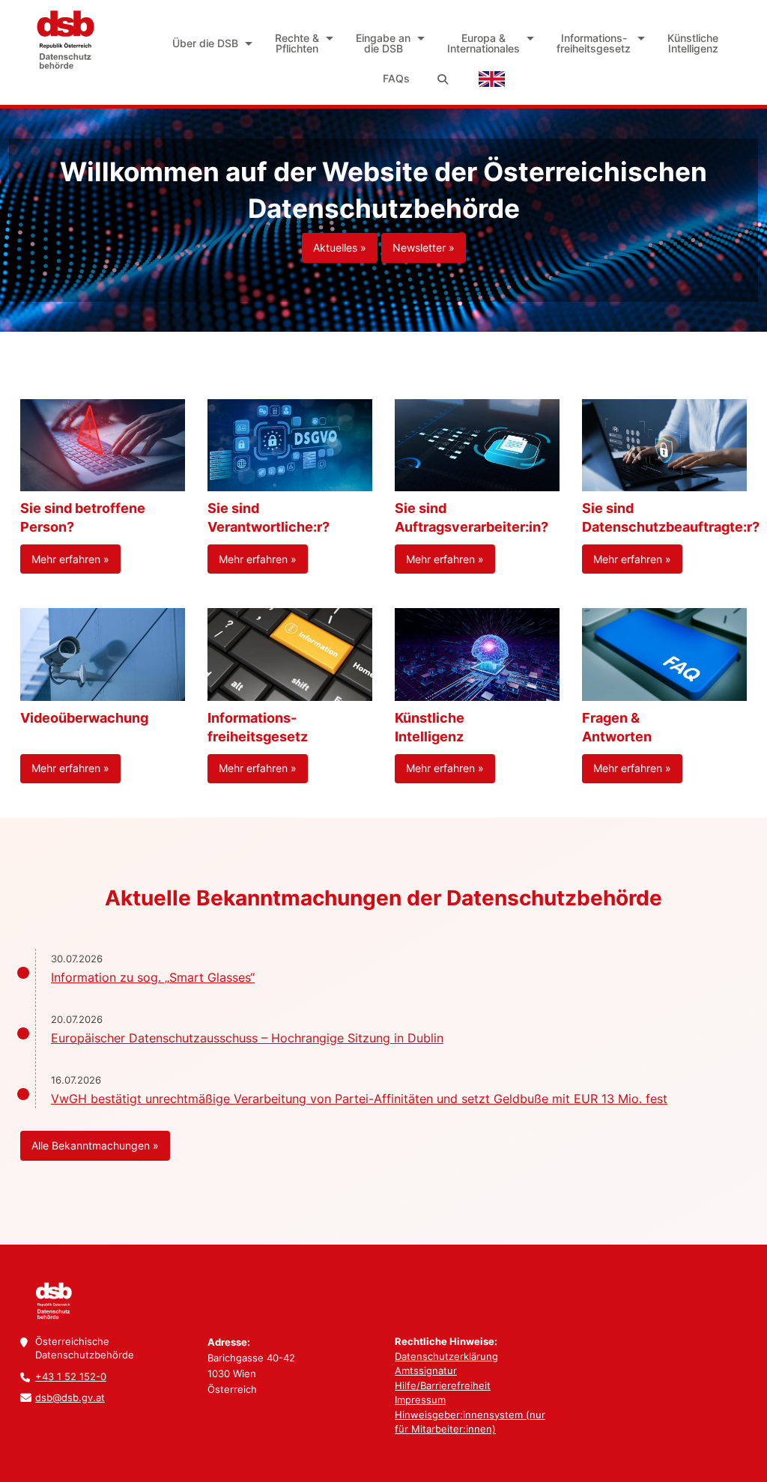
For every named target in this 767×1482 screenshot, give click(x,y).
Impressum (420, 1400)
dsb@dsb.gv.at (70, 1397)
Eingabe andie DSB (383, 43)
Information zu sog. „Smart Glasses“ (153, 977)
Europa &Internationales (483, 43)
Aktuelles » (339, 247)
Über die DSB (205, 43)
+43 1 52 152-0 (70, 1376)
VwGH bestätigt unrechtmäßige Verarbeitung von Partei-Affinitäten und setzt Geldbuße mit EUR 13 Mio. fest (359, 1098)
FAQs (396, 78)
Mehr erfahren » (70, 559)
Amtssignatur (426, 1370)
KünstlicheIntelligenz (692, 43)
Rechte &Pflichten (297, 43)
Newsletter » (423, 247)
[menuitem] (210, 43)
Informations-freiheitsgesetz (594, 43)
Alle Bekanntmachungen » (95, 1145)
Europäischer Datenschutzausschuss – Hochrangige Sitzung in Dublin (247, 1037)
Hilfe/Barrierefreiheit (443, 1385)
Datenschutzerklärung (446, 1356)
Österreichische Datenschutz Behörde (65, 40)
